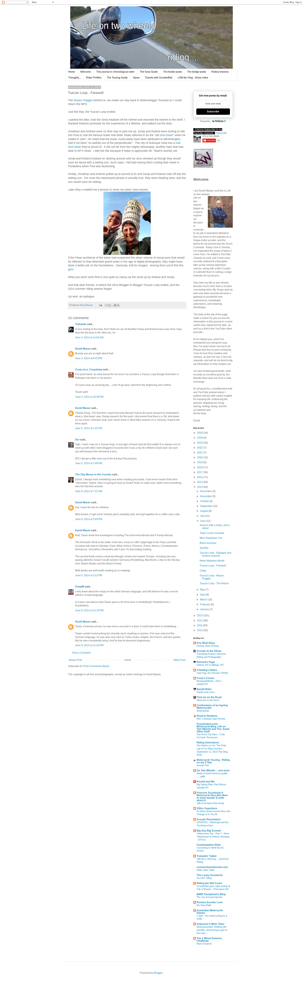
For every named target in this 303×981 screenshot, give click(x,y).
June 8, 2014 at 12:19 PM (89, 610)
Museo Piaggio (83, 100)
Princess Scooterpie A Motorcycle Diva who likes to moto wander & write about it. (212, 796)
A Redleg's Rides (207, 670)
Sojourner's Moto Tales (210, 924)
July (202, 515)
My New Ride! (204, 905)
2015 (200, 482)
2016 (200, 477)
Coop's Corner (205, 678)
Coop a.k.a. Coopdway (88, 369)
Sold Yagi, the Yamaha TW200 (212, 673)
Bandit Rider (204, 689)
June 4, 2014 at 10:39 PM (89, 396)
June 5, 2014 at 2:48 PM (88, 463)
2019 (200, 462)
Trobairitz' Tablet (206, 856)
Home (71, 71)
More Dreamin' (204, 943)
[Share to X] (112, 305)
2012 (200, 620)
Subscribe (213, 111)
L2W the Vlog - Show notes (193, 77)
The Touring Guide (117, 77)
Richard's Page (206, 662)
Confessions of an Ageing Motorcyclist (212, 706)
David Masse (82, 348)
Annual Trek (203, 765)
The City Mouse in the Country (93, 474)
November (206, 496)
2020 (200, 457)
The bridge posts (196, 71)
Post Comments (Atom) (96, 666)
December (206, 491)
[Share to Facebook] (115, 305)
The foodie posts (172, 71)
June (203, 521)
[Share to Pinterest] (118, 305)
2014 (200, 487)
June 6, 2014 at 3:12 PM (88, 575)
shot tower (166, 135)
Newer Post (75, 660)
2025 (200, 432)
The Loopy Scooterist (210, 875)
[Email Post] (100, 305)
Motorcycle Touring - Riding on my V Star (213, 761)
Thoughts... (74, 77)
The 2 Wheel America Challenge (209, 939)
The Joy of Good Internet (209, 897)
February (205, 604)
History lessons (220, 71)
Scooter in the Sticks (209, 651)
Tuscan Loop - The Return (214, 583)
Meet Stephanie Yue (211, 538)
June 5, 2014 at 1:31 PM (88, 428)
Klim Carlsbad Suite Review (211, 718)
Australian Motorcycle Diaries (210, 911)
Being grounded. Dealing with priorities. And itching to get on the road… (212, 929)
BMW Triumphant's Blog (211, 894)
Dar (77, 439)
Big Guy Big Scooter (209, 830)
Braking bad (203, 710)
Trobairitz (80, 324)
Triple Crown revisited (212, 533)
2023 (200, 442)
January (205, 609)
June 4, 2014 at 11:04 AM (89, 337)
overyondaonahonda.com (212, 867)
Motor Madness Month (212, 560)
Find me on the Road (209, 697)
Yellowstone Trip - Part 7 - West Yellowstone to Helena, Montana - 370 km (213, 836)
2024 (200, 437)
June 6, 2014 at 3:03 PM (88, 519)
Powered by (205, 121)
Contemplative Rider (209, 844)
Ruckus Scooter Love (210, 902)
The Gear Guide (149, 71)
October (205, 501)
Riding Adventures (208, 742)
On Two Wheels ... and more (213, 770)
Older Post (179, 660)
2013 (200, 615)
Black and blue (208, 543)
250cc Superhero (207, 808)
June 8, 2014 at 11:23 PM (89, 645)
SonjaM (79, 586)
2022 (200, 447)
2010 (200, 630)
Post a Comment (81, 652)
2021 (200, 452)
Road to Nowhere (207, 716)
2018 (200, 467)
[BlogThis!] (109, 305)
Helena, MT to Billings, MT (210, 665)
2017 (200, 472)
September (206, 506)
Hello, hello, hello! (205, 870)
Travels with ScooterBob (158, 77)
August (204, 511)
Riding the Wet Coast (209, 883)
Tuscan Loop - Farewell (213, 565)
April (203, 594)
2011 (200, 625)
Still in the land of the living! (210, 803)
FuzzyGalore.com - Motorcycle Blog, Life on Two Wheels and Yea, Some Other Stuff (213, 728)
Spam (136, 77)
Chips (203, 570)
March (204, 599)
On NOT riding (204, 878)
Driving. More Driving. (208, 645)
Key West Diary (206, 643)
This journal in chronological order (115, 71)
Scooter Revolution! (209, 819)
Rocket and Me (205, 781)
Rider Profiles (93, 77)
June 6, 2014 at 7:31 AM (88, 491)
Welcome (85, 71)
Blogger (158, 973)
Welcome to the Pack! (208, 700)
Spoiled (204, 548)
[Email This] (106, 305)
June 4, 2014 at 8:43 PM (88, 358)
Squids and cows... (206, 692)
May (202, 589)
